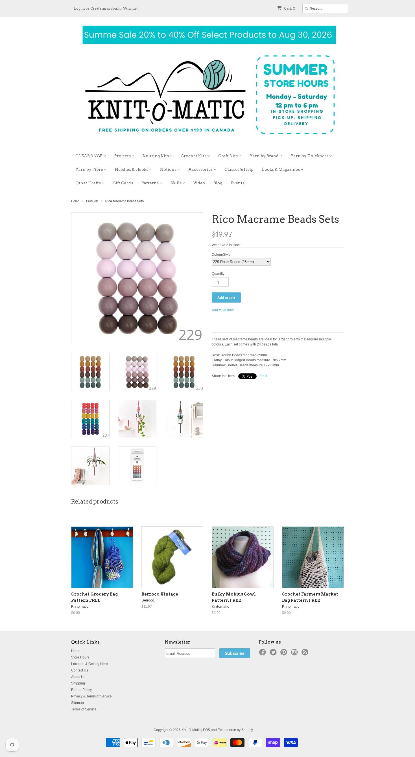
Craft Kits (228, 156)
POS (206, 730)
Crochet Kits (194, 156)
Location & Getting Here (89, 664)
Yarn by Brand (264, 156)
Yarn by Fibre (89, 169)
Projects (123, 156)
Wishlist (130, 8)
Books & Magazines (281, 169)
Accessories (200, 169)
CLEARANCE (89, 156)
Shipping (78, 683)
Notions (168, 169)
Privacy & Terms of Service (91, 696)
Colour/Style (221, 255)
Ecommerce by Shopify (235, 730)
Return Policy (81, 690)
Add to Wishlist (223, 310)
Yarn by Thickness (309, 156)
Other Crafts (88, 183)
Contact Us (79, 670)
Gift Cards (123, 183)
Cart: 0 (289, 8)
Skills (176, 183)
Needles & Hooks (132, 169)
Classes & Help (239, 169)
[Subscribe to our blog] (306, 654)
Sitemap (77, 703)
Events (237, 183)
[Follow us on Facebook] (263, 654)
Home (75, 651)
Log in (79, 8)
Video (199, 183)
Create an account (105, 8)
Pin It (263, 376)
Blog (217, 183)
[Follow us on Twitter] (274, 654)
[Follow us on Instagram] (295, 654)
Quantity (218, 274)
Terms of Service (84, 709)
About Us (78, 677)
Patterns (150, 183)
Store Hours (80, 657)
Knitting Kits (156, 156)
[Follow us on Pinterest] (284, 654)
